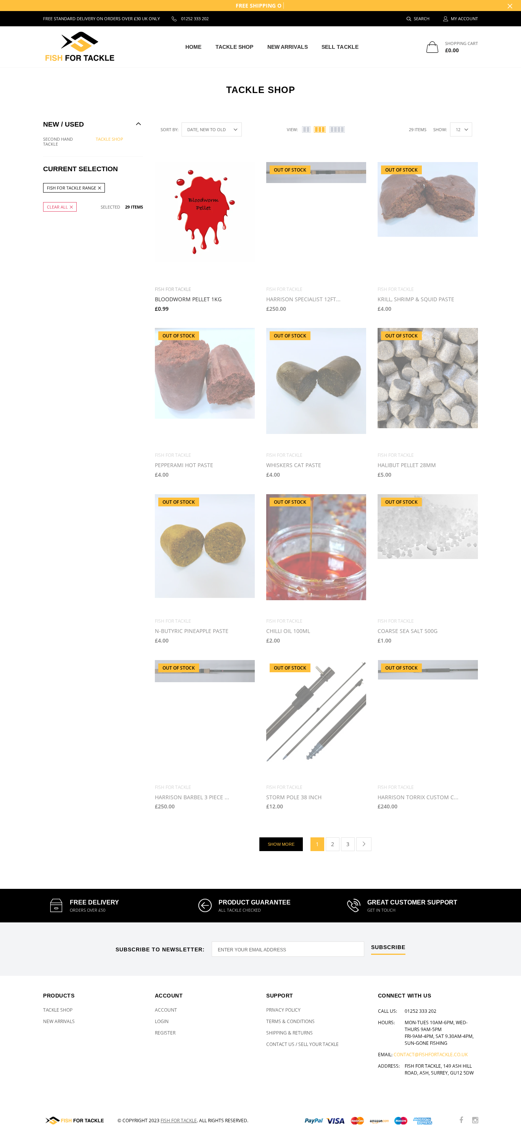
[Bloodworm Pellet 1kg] (205, 221)
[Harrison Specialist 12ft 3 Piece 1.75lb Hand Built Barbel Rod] (316, 221)
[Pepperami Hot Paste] (205, 387)
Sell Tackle (340, 47)
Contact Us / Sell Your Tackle (302, 1044)
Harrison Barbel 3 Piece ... (192, 797)
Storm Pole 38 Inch (294, 797)
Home (193, 47)
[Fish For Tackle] (74, 1120)
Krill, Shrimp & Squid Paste (416, 299)
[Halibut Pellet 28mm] (428, 387)
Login (162, 1021)
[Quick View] (243, 171)
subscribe (388, 947)
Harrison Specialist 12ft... (303, 299)
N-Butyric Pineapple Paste (191, 631)
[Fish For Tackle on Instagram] (475, 1120)
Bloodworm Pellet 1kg (188, 299)
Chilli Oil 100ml (288, 631)
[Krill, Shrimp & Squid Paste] (428, 221)
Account (166, 1010)
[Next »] (363, 844)
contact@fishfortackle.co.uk (431, 1054)
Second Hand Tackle (58, 141)
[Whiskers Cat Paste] (316, 387)
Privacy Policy (283, 1010)
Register (165, 1033)
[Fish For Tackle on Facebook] (461, 1120)
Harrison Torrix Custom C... (418, 797)
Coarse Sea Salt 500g (407, 631)
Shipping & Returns (289, 1033)
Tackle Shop (234, 47)
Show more (281, 844)
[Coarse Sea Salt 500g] (428, 553)
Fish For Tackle (179, 1120)
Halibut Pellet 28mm (407, 465)
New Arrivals (287, 47)
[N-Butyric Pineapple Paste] (205, 553)
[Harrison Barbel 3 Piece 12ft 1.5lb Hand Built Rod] (205, 719)
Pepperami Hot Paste (184, 465)
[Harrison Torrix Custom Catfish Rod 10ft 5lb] (428, 719)
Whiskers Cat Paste (293, 465)
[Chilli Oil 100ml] (316, 553)
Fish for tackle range (71, 188)
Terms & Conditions (290, 1021)
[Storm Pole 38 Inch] (316, 719)
